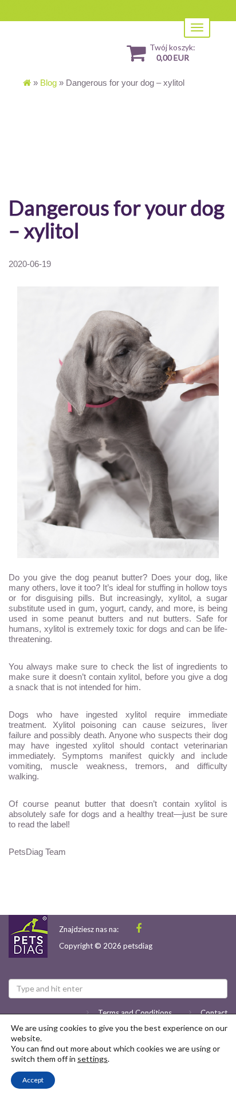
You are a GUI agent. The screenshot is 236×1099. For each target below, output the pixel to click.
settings (92, 1059)
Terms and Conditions (135, 1012)
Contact (213, 1012)
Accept (33, 1080)
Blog (48, 82)
